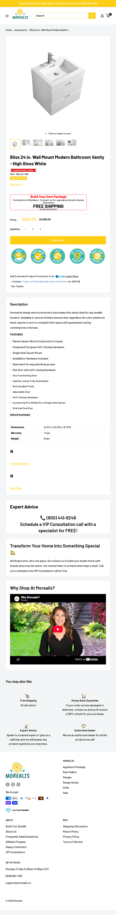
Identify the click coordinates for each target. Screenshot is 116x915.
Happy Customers (16, 846)
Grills (66, 787)
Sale (65, 792)
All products (21, 29)
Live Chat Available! (20, 810)
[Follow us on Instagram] (13, 784)
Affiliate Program (16, 841)
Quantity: (15, 229)
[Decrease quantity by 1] (25, 229)
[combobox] (61, 16)
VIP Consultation (15, 852)
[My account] (102, 15)
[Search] (92, 16)
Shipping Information (75, 826)
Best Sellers (70, 772)
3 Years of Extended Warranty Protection (44, 281)
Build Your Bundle (16, 826)
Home (9, 29)
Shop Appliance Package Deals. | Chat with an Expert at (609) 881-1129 (58, 3)
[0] (108, 15)
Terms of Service (73, 841)
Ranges (67, 777)
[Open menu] (7, 16)
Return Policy (71, 831)
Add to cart (58, 240)
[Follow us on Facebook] (8, 784)
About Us (11, 831)
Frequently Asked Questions (22, 836)
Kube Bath (16, 184)
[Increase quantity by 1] (40, 229)
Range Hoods (71, 782)
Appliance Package (74, 767)
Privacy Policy (71, 836)
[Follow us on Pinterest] (18, 784)
